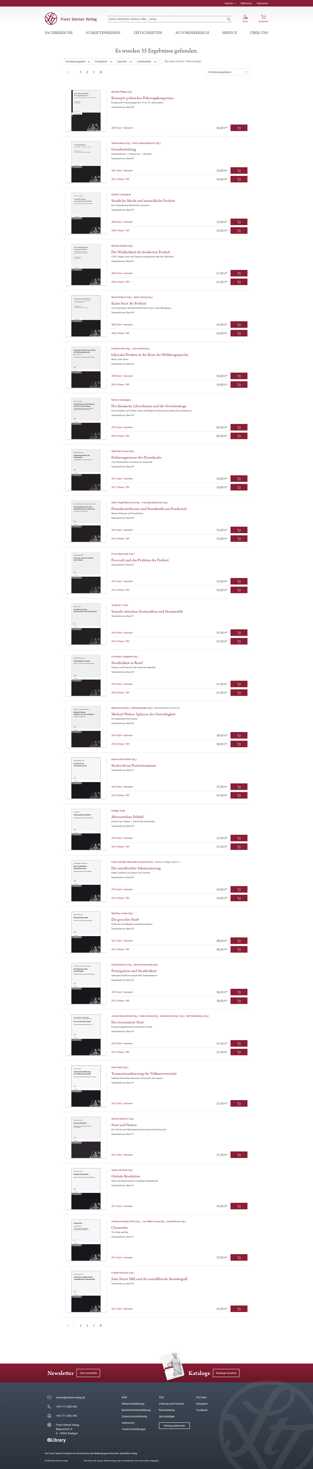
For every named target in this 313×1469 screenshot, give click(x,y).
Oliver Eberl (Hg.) (119, 1067)
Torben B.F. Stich (119, 605)
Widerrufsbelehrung (133, 1403)
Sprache (122, 61)
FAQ (161, 1397)
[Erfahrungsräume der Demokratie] (86, 469)
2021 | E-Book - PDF (120, 179)
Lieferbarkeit (144, 61)
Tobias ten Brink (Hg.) (122, 1170)
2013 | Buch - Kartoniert (122, 838)
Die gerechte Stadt (125, 919)
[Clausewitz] (86, 1240)
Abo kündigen (167, 1416)
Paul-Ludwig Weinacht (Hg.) (146, 143)
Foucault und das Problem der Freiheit (140, 560)
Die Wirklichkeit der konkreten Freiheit (140, 252)
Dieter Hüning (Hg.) (143, 297)
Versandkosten (128, 1460)
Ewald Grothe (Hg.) (121, 348)
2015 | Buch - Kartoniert (122, 529)
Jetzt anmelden (88, 1373)
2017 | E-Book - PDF (120, 487)
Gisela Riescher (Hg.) (122, 964)
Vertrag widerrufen (174, 1425)
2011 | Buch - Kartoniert (122, 1103)
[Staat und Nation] (86, 1137)
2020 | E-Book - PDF (120, 230)
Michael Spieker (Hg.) (142, 707)
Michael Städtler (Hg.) (122, 245)
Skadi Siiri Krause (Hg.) (122, 451)
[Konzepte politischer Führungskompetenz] (86, 110)
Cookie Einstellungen (134, 1429)
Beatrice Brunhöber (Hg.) (124, 759)
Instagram (202, 1403)
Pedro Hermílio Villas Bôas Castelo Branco (132, 861)
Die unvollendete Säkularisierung (136, 868)
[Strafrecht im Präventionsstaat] (86, 778)
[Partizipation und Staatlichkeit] (86, 983)
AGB (124, 1397)
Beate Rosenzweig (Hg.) (146, 964)
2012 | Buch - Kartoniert (122, 940)
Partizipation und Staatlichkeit (133, 971)
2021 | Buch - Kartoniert (122, 170)
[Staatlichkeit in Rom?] (86, 675)
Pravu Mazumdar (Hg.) (123, 553)
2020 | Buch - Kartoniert (122, 221)
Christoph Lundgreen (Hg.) (124, 656)
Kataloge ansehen (226, 1373)
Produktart (101, 61)
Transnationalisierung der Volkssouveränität (144, 1073)
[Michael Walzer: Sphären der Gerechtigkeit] (86, 726)
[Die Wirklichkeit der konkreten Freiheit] (86, 264)
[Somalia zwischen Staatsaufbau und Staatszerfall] (86, 624)
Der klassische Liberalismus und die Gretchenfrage (148, 406)
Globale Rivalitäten (125, 1176)
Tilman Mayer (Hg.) (121, 143)
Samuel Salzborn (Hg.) (122, 1118)
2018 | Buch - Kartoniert (122, 375)
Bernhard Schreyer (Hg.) (172, 1015)
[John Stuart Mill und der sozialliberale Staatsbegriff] (86, 1291)
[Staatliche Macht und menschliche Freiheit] (86, 213)
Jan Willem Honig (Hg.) (154, 1221)
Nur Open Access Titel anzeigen (183, 61)
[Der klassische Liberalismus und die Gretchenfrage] (86, 418)
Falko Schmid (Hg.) (149, 1015)
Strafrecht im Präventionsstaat (133, 765)
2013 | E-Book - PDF (120, 846)
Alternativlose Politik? (127, 817)
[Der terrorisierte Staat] (86, 1034)
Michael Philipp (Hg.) (121, 91)
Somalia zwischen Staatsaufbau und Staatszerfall (147, 611)
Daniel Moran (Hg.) (176, 1221)
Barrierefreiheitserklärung (136, 1410)
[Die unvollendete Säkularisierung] (86, 880)
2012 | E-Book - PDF (120, 949)
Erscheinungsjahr (76, 61)
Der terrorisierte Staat (127, 1022)
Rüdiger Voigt (118, 810)
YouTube (201, 1397)
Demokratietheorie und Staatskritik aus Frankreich (149, 509)
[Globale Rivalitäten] (86, 1188)
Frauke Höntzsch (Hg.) (122, 1272)
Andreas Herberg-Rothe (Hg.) (126, 1221)
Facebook (201, 1410)
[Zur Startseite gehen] (71, 18)
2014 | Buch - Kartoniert (122, 684)
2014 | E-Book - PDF (120, 692)
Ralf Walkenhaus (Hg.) (197, 1015)
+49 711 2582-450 (66, 1406)
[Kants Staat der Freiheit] (86, 315)
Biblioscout (246, 3)
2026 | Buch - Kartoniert (122, 127)
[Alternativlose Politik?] (86, 829)
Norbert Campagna (121, 194)
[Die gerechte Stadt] (86, 932)
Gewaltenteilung (123, 149)
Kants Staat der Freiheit (128, 303)
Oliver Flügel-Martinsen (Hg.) (126, 502)
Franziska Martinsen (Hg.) (155, 502)
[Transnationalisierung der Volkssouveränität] (86, 1086)
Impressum (262, 3)
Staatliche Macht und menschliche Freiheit (143, 201)
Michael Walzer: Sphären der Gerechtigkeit (143, 714)
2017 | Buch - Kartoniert (122, 478)
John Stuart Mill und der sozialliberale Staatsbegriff (149, 1279)
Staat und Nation (124, 1125)
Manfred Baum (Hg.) (122, 297)
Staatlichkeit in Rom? (127, 663)
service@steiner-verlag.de (70, 1397)
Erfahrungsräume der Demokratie (136, 457)
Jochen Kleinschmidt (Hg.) (125, 1015)
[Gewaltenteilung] (86, 161)
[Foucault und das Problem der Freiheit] (86, 572)
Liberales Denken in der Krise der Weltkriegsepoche (149, 355)
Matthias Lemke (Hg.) (122, 913)
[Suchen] (228, 19)
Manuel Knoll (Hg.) (121, 707)
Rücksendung (167, 1410)
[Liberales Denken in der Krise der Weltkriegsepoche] (86, 367)
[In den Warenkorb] (239, 128)
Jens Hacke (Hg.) (141, 348)
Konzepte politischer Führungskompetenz (142, 98)
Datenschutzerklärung (134, 1416)
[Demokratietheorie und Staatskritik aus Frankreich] (86, 521)
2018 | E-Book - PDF (120, 384)
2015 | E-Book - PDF (120, 538)
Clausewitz (119, 1227)
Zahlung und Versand (171, 1403)
